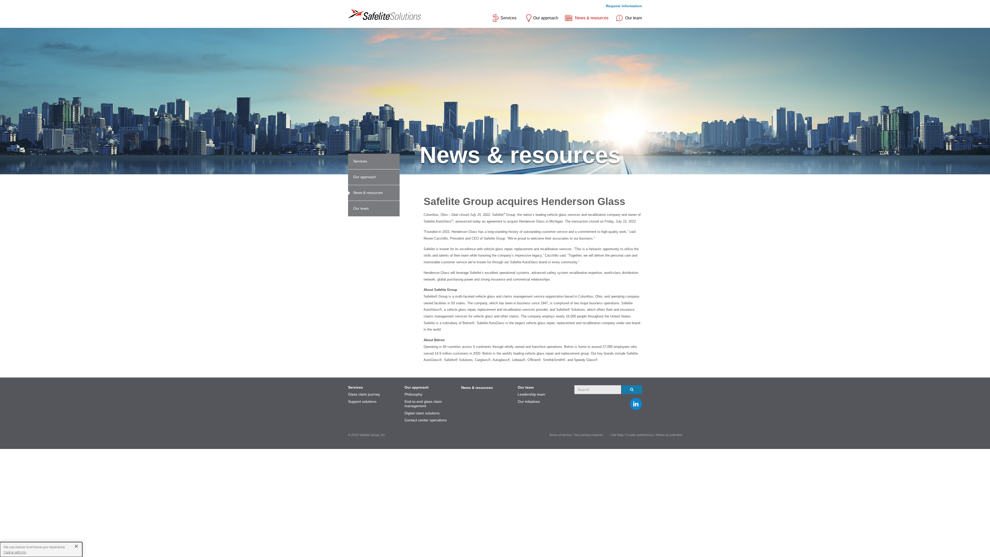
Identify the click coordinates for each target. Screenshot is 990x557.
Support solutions (362, 401)
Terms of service (560, 435)
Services (508, 18)
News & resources (591, 18)
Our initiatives (529, 401)
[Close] (74, 546)
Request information (624, 6)
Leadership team (531, 394)
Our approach (545, 18)
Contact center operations (426, 420)
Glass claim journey (364, 394)
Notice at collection (669, 435)
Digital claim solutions (422, 413)
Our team (633, 18)
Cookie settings (15, 552)
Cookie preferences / (641, 435)
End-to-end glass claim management (423, 403)
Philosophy (413, 394)
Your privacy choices (589, 435)
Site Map (617, 435)
